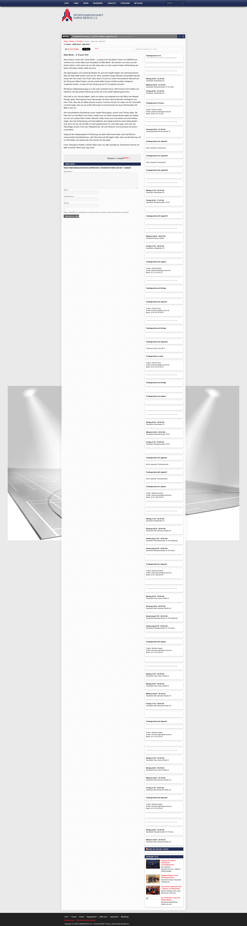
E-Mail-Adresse (69, 196)
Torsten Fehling (73, 49)
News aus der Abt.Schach (158, 849)
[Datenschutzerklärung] (86, 920)
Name (66, 190)
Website (66, 203)
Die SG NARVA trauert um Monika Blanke (170, 899)
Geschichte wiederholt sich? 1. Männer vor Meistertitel (171, 888)
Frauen (71, 41)
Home (66, 41)
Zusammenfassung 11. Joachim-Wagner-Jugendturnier (95, 36)
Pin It (96, 49)
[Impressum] (69, 920)
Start (66, 3)
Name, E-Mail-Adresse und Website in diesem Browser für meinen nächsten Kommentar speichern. (96, 212)
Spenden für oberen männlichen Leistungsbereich (168, 863)
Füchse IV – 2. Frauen (115, 158)
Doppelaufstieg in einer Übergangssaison (169, 876)
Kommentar (68, 171)
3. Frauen (79, 41)
